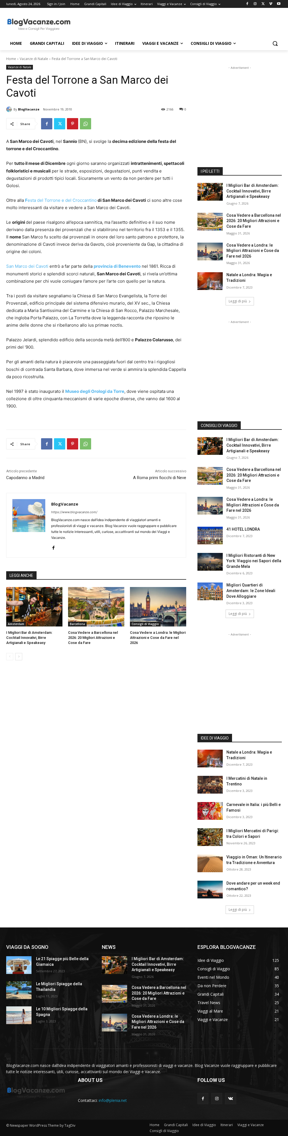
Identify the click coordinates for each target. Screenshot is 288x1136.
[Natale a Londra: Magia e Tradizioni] (210, 281)
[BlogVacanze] (10, 109)
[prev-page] (9, 656)
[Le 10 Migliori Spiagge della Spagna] (19, 1015)
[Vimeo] (270, 4)
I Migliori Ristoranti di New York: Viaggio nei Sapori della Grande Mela (253, 561)
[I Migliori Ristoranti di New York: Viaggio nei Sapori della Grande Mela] (210, 562)
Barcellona (77, 624)
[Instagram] (255, 4)
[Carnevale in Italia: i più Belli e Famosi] (210, 811)
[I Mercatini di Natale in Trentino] (210, 785)
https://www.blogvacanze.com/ (74, 512)
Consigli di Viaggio (145, 624)
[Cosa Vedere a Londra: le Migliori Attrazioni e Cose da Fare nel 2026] (158, 606)
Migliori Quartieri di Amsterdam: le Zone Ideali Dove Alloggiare (250, 590)
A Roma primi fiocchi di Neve (159, 477)
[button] (275, 43)
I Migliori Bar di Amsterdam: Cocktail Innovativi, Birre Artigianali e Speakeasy (29, 637)
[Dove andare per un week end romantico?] (210, 889)
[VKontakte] (230, 1098)
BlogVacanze (28, 109)
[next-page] (18, 656)
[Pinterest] (72, 123)
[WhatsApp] (85, 123)
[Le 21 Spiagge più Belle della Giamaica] (19, 965)
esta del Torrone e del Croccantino (61, 200)
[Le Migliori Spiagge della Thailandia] (19, 990)
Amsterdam (16, 624)
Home (11, 58)
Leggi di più (238, 301)
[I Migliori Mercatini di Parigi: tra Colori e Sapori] (210, 837)
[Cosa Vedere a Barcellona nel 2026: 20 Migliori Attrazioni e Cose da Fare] (96, 606)
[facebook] (53, 546)
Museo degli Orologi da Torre (94, 391)
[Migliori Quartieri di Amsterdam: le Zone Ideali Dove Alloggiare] (210, 591)
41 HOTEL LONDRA (243, 529)
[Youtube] (278, 4)
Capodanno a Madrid (25, 477)
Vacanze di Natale (34, 58)
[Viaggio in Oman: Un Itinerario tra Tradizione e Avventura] (210, 863)
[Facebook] (247, 4)
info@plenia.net (113, 1100)
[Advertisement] (138, 24)
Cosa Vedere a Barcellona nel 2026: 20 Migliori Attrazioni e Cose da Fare (93, 637)
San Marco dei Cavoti (28, 266)
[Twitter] (263, 4)
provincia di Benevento (117, 266)
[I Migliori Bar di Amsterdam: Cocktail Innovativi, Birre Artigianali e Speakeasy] (34, 606)
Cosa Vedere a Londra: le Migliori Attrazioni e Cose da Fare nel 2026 (158, 637)
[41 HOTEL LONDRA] (210, 535)
